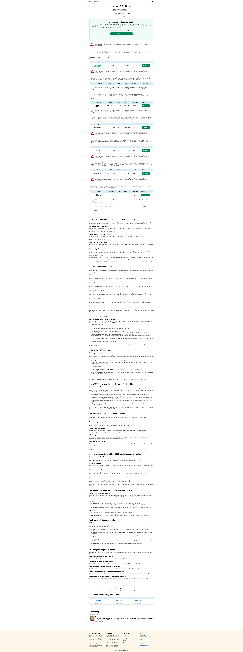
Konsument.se (107, 616)
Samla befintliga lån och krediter (99, 307)
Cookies (124, 640)
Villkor (124, 637)
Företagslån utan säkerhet (97, 291)
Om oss (124, 635)
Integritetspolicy (126, 638)
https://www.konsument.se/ (145, 636)
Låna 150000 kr (119, 603)
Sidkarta (124, 645)
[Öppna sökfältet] (150, 2)
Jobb (124, 642)
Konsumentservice (144, 645)
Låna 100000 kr (119, 600)
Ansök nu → (145, 65)
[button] (152, 2)
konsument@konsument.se (145, 641)
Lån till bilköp (93, 275)
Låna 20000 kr (98, 603)
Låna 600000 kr (138, 603)
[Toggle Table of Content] (123, 17)
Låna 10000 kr (98, 600)
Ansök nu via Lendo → (121, 33)
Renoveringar (93, 283)
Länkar (124, 644)
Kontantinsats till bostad (96, 299)
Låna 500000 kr (138, 600)
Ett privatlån (92, 495)
